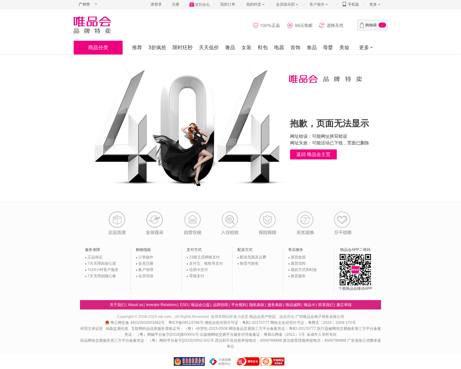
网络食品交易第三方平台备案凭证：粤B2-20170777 (273, 328)
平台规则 (238, 305)
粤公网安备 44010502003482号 (138, 322)
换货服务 (298, 276)
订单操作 (145, 257)
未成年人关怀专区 (322, 334)
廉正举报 (344, 305)
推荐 (137, 47)
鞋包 (263, 47)
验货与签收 (249, 263)
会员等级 (145, 276)
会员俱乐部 (286, 4)
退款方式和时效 (304, 270)
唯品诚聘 (293, 305)
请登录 (156, 4)
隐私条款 (256, 305)
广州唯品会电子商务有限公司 (319, 316)
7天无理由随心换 (101, 276)
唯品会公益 (200, 305)
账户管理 (145, 270)
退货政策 (298, 257)
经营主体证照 (91, 328)
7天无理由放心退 (101, 263)
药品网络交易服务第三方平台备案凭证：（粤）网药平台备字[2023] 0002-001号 (147, 340)
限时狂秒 (182, 47)
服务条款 (275, 305)
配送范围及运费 (253, 257)
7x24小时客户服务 (103, 270)
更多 (373, 4)
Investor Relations (161, 305)
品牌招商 (220, 305)
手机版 (353, 4)
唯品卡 (309, 305)
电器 (279, 47)
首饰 (295, 47)
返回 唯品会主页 (313, 154)
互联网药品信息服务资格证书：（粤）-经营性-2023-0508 (179, 328)
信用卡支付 (198, 270)
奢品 (230, 47)
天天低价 (209, 47)
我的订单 (227, 4)
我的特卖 (253, 4)
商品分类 (98, 47)
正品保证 (95, 257)
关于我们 (117, 305)
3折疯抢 (157, 47)
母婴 (328, 47)
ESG (184, 305)
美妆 (344, 47)
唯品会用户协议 (262, 316)
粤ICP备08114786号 (186, 322)
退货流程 (298, 263)
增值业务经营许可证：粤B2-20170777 (237, 322)
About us (135, 305)
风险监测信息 (117, 328)
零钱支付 (196, 276)
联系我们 (325, 305)
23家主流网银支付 (204, 257)
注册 (175, 4)
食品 (312, 47)
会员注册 (145, 263)
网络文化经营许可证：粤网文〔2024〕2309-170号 (313, 322)
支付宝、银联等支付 (206, 263)
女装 (246, 47)
